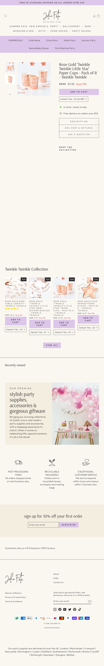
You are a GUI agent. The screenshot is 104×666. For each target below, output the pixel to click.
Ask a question (79, 134)
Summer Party (88, 40)
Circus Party (52, 40)
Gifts (42, 31)
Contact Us (58, 582)
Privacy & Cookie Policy (15, 597)
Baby (89, 26)
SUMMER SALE (18, 26)
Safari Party (69, 40)
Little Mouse (34, 40)
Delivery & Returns (13, 593)
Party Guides (81, 31)
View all (52, 345)
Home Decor (59, 31)
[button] (12, 308)
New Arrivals (38, 26)
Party (54, 26)
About (56, 574)
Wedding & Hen (24, 31)
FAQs (55, 578)
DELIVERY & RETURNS (79, 128)
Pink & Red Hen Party (65, 48)
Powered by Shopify (51, 628)
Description (79, 121)
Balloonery (72, 26)
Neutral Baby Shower (39, 48)
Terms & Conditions (13, 601)
